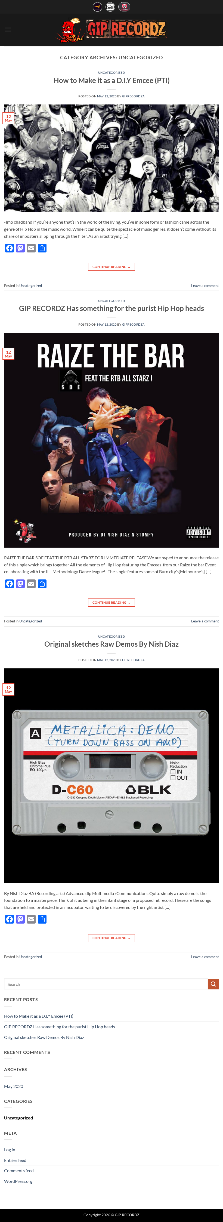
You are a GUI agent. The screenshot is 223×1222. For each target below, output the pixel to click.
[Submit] (213, 984)
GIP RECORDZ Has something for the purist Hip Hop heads (111, 308)
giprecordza (133, 96)
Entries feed (15, 1160)
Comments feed (19, 1170)
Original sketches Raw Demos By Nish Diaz (111, 644)
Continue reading (111, 267)
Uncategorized (111, 72)
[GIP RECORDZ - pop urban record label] (111, 30)
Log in (9, 1149)
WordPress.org (18, 1181)
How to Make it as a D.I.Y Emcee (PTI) (112, 80)
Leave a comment (205, 285)
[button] (8, 30)
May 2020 (13, 1086)
